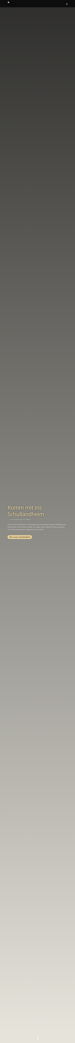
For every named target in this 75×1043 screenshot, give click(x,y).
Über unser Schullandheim (19, 537)
